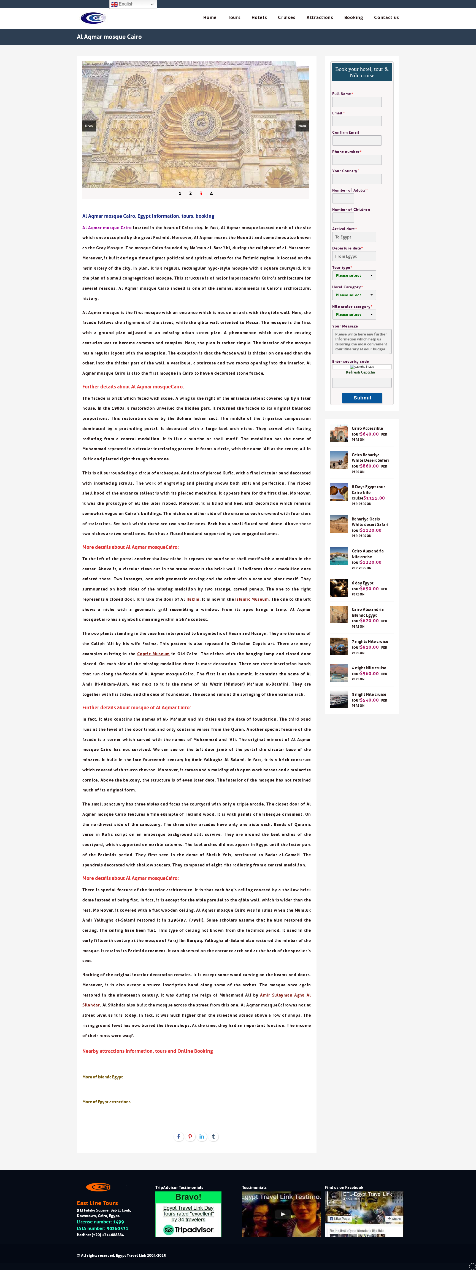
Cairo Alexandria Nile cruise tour (368, 556)
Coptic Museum (153, 653)
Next (302, 125)
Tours (234, 17)
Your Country (345, 170)
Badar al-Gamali (282, 854)
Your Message (345, 326)
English (126, 4)
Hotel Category (347, 286)
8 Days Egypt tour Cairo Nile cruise (368, 492)
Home (210, 17)
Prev (89, 125)
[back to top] (472, 1266)
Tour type (342, 267)
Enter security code (350, 361)
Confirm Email (345, 132)
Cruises (287, 17)
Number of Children (351, 209)
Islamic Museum (252, 599)
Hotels (259, 17)
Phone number (347, 151)
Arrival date (344, 228)
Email (338, 113)
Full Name (342, 93)
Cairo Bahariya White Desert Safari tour (370, 460)
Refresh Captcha (360, 372)
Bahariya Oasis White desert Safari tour (370, 524)
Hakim (193, 599)
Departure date (347, 248)
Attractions (320, 17)
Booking (353, 17)
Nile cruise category (352, 306)
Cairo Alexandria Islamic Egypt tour (368, 615)
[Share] (179, 1136)
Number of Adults (350, 190)
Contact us (386, 17)
